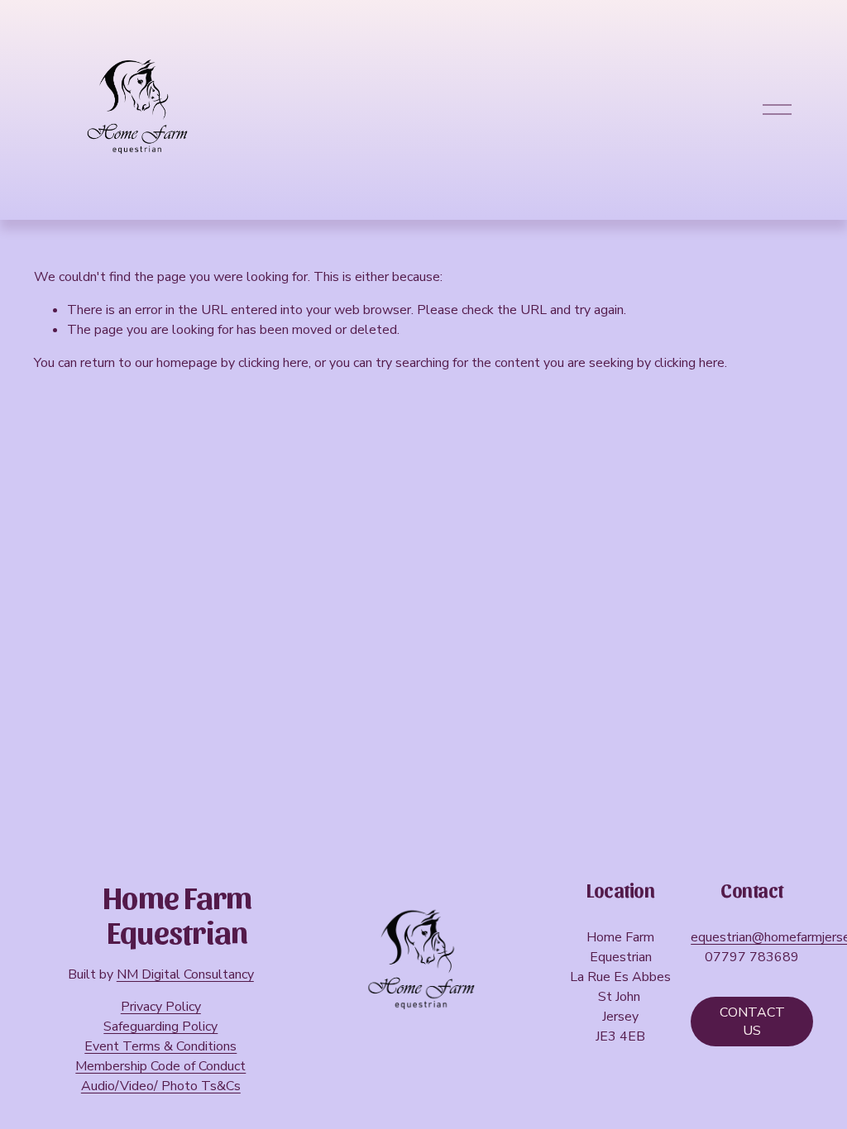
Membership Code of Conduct (160, 1066)
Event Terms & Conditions (160, 1046)
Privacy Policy (161, 1007)
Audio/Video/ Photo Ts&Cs (161, 1086)
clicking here (273, 363)
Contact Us (752, 1021)
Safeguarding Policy (160, 1026)
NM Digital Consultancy (185, 974)
